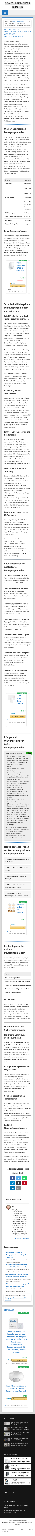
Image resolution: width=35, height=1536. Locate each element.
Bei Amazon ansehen (17, 286)
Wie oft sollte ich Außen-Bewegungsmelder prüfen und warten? (16, 894)
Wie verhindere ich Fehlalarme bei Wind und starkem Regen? (16, 886)
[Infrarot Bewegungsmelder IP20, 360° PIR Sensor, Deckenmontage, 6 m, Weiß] (16, 1383)
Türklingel (17, 1524)
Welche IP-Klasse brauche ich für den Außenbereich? (17, 860)
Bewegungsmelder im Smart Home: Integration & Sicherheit (20, 1428)
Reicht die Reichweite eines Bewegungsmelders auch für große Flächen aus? (16, 1254)
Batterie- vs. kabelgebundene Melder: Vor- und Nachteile (19, 1444)
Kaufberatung (20, 21)
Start (13, 21)
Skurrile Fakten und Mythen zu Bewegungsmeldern (19, 1423)
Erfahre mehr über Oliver (22, 1238)
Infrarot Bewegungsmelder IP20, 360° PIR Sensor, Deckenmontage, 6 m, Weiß (16, 1388)
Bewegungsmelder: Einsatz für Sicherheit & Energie (19, 1439)
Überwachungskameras (21, 1522)
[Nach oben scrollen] (32, 1533)
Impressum (30, 1529)
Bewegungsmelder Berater (17, 5)
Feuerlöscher (5, 1522)
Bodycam (30, 1522)
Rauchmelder (12, 1522)
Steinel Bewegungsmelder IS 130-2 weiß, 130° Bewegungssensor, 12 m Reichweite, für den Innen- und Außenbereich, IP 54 (21, 267)
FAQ (27, 21)
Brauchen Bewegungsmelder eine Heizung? (16, 877)
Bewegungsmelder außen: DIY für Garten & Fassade (20, 1433)
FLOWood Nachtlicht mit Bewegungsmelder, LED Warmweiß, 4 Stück (21, 909)
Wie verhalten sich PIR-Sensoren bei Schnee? (17, 869)
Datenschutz (22, 1529)
